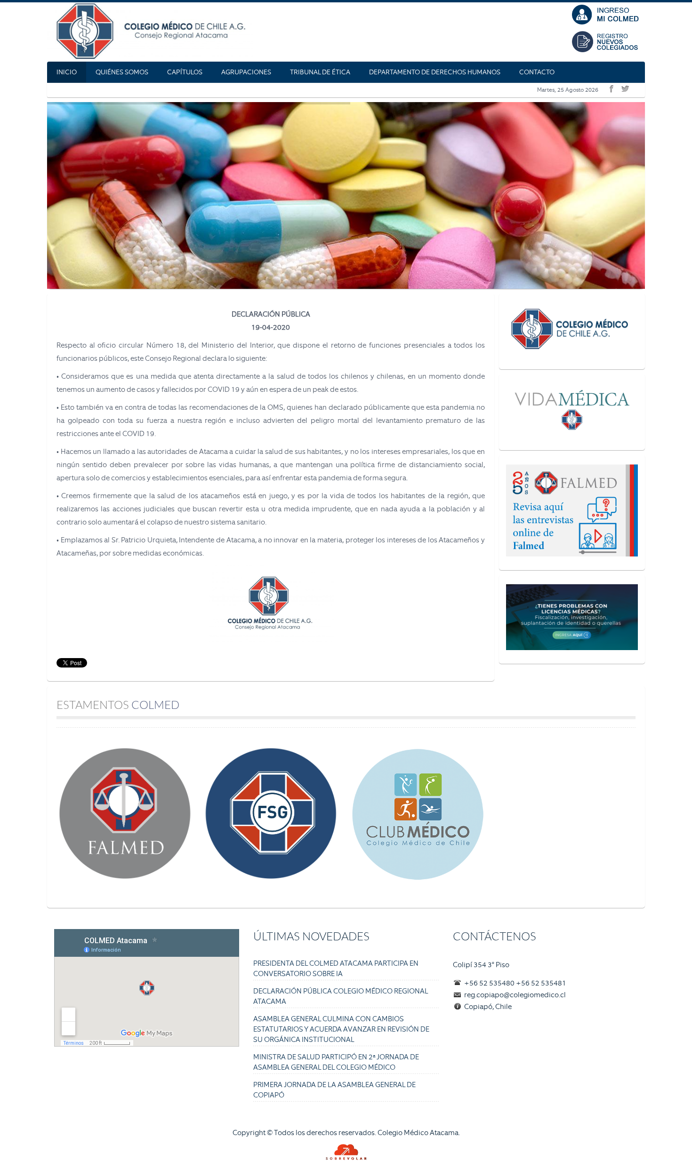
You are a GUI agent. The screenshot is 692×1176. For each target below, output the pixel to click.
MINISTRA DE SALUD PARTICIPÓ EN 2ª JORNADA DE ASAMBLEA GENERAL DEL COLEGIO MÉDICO (336, 1062)
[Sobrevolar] (346, 1152)
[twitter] (624, 87)
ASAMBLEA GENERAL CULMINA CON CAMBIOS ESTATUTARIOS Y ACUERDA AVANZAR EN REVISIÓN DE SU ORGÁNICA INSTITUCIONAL (341, 1029)
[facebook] (610, 87)
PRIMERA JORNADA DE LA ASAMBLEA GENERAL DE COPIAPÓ (334, 1090)
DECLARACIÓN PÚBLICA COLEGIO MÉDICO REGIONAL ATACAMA (340, 996)
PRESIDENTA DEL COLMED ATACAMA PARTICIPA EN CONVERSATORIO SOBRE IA (335, 968)
